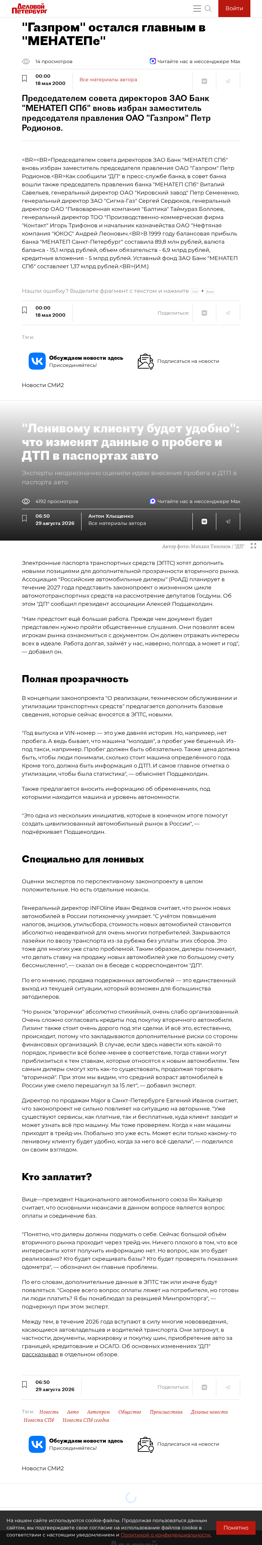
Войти (234, 8)
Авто (73, 1412)
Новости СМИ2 (43, 385)
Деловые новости (209, 1412)
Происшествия (166, 1412)
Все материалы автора (108, 79)
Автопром (98, 1412)
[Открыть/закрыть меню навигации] (197, 8)
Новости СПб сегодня (85, 1420)
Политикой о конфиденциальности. (166, 1535)
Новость (49, 1412)
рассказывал (40, 1354)
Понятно (235, 1528)
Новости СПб (39, 1420)
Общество (129, 1412)
